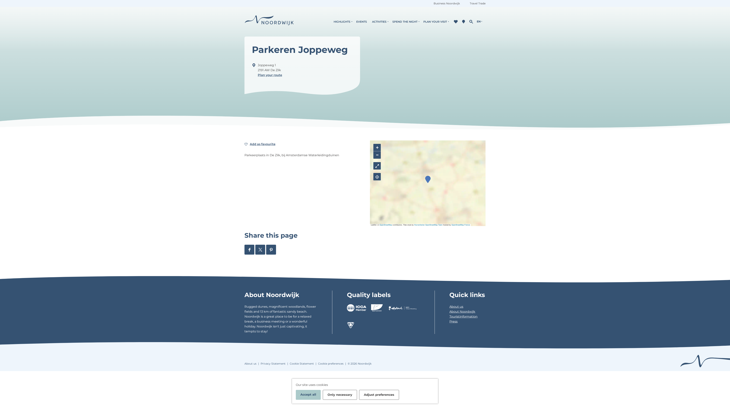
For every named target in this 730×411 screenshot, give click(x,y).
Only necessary (340, 395)
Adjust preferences (379, 395)
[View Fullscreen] (377, 166)
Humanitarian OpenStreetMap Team (428, 225)
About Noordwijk (462, 311)
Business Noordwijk (447, 3)
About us (456, 306)
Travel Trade (478, 3)
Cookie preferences (331, 363)
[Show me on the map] (377, 176)
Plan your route (270, 75)
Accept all (308, 394)
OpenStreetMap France (460, 225)
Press (453, 321)
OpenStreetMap (386, 225)
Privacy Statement (273, 363)
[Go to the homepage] (269, 21)
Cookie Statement (302, 363)
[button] (428, 179)
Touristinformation (463, 316)
